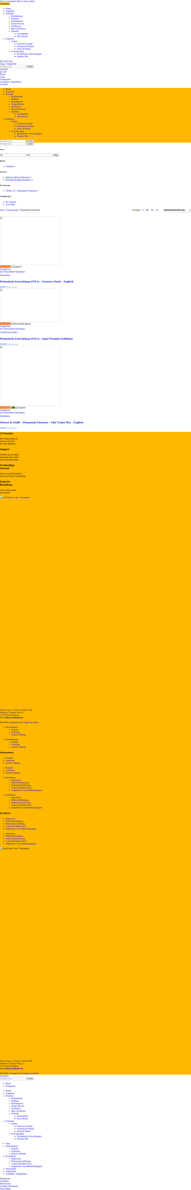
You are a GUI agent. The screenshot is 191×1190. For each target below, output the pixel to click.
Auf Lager (10, 204)
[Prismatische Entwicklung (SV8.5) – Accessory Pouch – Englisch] (30, 264)
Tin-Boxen (16, 26)
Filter (56, 155)
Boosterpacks (17, 21)
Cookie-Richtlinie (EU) (21, 787)
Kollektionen (17, 16)
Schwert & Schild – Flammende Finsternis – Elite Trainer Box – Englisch (41, 422)
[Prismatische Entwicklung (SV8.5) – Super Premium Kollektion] (30, 321)
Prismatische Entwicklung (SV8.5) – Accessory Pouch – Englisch (37, 281)
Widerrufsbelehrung (20, 782)
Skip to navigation (8, 1)
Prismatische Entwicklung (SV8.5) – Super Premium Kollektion (36, 338)
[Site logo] (9, 64)
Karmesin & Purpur (25, 46)
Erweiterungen (17, 51)
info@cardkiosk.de (14, 717)
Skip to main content (26, 1)
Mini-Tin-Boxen (18, 28)
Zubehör (15, 31)
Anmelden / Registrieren (16, 1174)
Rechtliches (11, 777)
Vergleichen (11, 1171)
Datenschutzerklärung (20, 785)
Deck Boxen (22, 36)
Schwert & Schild (24, 44)
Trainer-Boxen (17, 23)
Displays (15, 18)
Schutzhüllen (22, 34)
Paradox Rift (22, 56)
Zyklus (14, 41)
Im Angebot (11, 202)
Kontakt (14, 729)
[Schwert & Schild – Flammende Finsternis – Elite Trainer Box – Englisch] (30, 405)
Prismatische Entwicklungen (29, 54)
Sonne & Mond (23, 49)
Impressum (16, 780)
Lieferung (15, 732)
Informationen (12, 727)
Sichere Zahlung (18, 734)
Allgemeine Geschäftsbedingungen (26, 790)
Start (2, 210)
